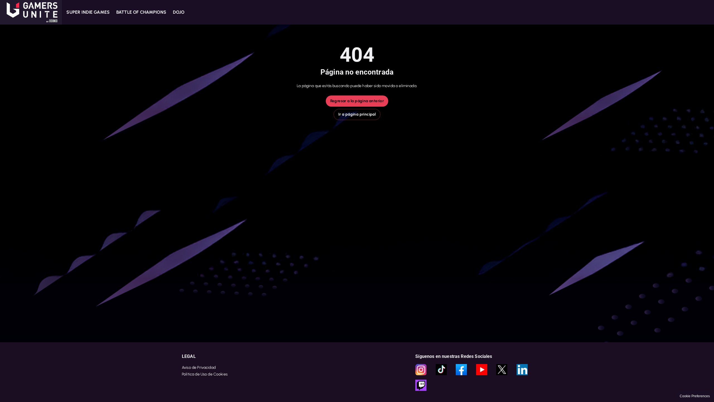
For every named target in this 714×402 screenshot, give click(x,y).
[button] (31, 12)
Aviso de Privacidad (199, 367)
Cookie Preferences (695, 396)
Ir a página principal (357, 114)
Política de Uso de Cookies (205, 374)
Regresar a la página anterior (357, 101)
